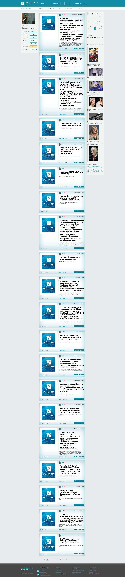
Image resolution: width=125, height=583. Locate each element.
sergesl (93, 169)
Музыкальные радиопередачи (78, 14)
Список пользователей (78, 570)
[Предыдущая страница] (38, 574)
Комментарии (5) (62, 114)
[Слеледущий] (88, 14)
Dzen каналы (75, 573)
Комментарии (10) (63, 298)
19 (92, 26)
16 (101, 24)
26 (92, 28)
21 (97, 26)
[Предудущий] (102, 14)
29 (99, 28)
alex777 (97, 169)
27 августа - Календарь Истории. (95, 37)
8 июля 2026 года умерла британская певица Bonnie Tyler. (94, 122)
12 (92, 24)
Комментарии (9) (62, 211)
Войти (22, 8)
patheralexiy (90, 173)
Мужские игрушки (76, 572)
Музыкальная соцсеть (31, 3)
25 (90, 28)
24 (88, 28)
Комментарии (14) (63, 138)
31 (88, 30)
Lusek (101, 171)
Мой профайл (42, 572)
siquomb (97, 171)
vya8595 (94, 167)
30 (101, 28)
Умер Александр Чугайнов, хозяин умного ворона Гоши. (93, 65)
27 (95, 28)
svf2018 (89, 171)
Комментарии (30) (63, 505)
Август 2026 (95, 14)
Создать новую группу (61, 573)
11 (66, 559)
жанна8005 (99, 170)
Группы (42, 3)
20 (95, 26)
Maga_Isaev (97, 166)
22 (99, 26)
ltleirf (63, 14)
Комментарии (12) (63, 326)
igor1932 (89, 169)
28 (97, 28)
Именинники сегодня (92, 164)
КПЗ (67, 3)
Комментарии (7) (62, 350)
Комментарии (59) (63, 73)
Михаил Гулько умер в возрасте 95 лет (94, 110)
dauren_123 (99, 167)
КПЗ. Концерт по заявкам (79, 54)
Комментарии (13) (63, 399)
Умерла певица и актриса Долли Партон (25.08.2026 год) (95, 45)
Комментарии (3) (62, 272)
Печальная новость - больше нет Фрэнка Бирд (95, 78)
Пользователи (55, 3)
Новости (89, 42)
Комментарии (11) (63, 162)
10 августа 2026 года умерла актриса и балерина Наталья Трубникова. (94, 94)
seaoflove (89, 167)
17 (88, 26)
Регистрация (28, 8)
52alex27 (95, 170)
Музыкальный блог (80, 3)
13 (95, 24)
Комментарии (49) (63, 248)
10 (88, 24)
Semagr (93, 171)
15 (99, 24)
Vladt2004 (90, 170)
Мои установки (43, 573)
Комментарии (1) (62, 374)
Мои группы (59, 570)
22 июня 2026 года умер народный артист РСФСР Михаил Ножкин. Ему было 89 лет (94, 143)
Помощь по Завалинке (94, 573)
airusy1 (101, 169)
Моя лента (41, 570)
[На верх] (38, 571)
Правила (91, 572)
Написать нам (92, 570)
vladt (88, 166)
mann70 (95, 173)
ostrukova (92, 166)
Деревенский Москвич (44, 575)
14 (97, 24)
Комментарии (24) (63, 48)
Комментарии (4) (62, 423)
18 (90, 26)
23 (101, 26)
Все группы (58, 572)
